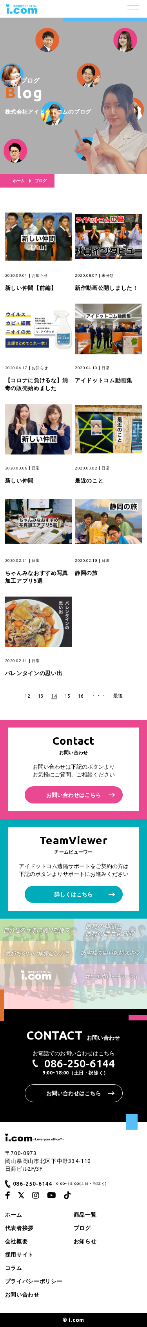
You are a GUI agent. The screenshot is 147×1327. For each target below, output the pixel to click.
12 (27, 696)
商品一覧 (85, 1214)
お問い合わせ (22, 1294)
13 (41, 696)
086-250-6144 (79, 1063)
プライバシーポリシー (34, 1281)
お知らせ (85, 1241)
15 (67, 696)
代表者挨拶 (19, 1228)
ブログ (82, 1228)
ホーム (19, 181)
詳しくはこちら (73, 894)
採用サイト (19, 1254)
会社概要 (16, 1241)
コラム (13, 1268)
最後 (118, 695)
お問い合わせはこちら (73, 795)
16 (80, 696)
